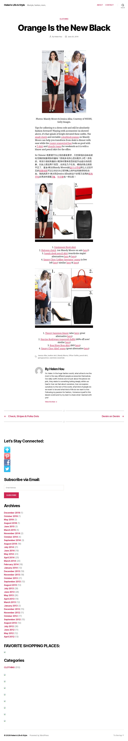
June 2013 (9, 592)
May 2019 (9, 519)
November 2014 (12, 533)
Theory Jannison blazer (57, 333)
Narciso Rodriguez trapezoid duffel (58, 339)
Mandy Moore (63, 355)
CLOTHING (64, 19)
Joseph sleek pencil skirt (56, 253)
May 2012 (9, 633)
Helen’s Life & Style (19, 735)
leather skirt (52, 355)
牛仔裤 (60, 177)
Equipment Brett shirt (65, 247)
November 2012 (12, 612)
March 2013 (10, 602)
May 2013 (9, 595)
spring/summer (43, 358)
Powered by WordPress (39, 735)
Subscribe (11, 495)
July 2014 (9, 547)
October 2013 (11, 578)
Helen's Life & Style (14, 5)
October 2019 (11, 516)
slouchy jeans (54, 146)
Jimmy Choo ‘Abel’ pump (53, 348)
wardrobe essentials (57, 358)
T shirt (40, 146)
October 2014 (11, 537)
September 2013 (12, 581)
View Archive (51, 402)
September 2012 (12, 619)
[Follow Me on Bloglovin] (35, 450)
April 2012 (9, 636)
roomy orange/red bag (61, 143)
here (85, 250)
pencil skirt (84, 355)
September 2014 (12, 540)
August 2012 (10, 623)
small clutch (41, 137)
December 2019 (12, 512)
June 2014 (9, 550)
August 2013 (10, 585)
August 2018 (10, 523)
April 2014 (9, 557)
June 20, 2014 (73, 37)
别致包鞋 (43, 170)
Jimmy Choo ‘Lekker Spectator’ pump (61, 259)
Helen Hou (58, 37)
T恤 (53, 177)
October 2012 (11, 616)
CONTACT (109, 5)
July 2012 (9, 626)
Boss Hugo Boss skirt (60, 345)
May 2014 (9, 554)
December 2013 (12, 571)
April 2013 (9, 599)
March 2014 (10, 561)
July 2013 (9, 588)
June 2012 (9, 630)
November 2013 (12, 574)
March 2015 (10, 530)
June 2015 (9, 526)
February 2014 (11, 564)
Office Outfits (74, 355)
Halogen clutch (48, 250)
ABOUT (100, 5)
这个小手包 (75, 167)
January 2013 (11, 605)
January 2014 (11, 568)
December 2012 (12, 609)
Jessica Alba (42, 355)
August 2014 (10, 544)
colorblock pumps (70, 137)
